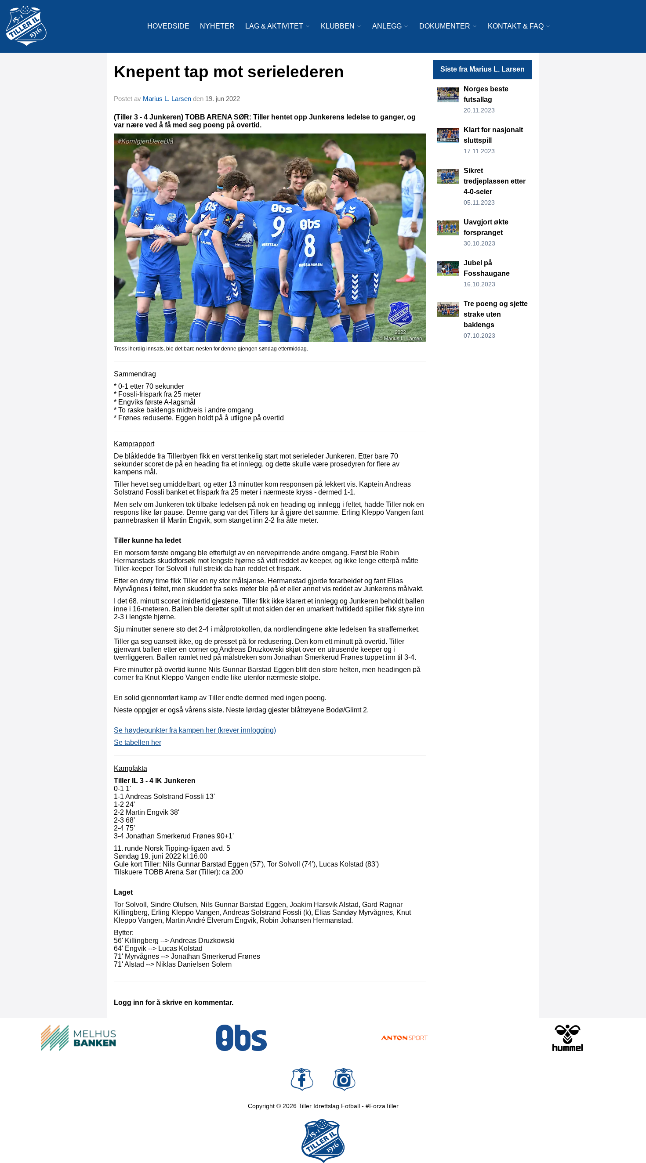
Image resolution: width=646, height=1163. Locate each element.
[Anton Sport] (404, 1038)
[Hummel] (567, 1038)
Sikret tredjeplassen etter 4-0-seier (495, 181)
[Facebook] (301, 1079)
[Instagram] (344, 1079)
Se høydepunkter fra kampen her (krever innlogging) (195, 730)
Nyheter (217, 26)
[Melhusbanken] (78, 1038)
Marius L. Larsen (167, 98)
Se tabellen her (137, 742)
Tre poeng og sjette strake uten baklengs (496, 314)
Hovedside (168, 26)
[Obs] (241, 1038)
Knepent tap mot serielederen (229, 72)
